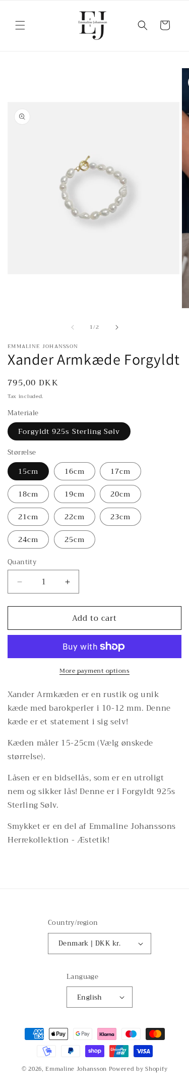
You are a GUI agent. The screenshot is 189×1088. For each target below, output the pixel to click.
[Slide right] (117, 327)
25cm (75, 539)
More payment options (94, 670)
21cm (28, 517)
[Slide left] (72, 327)
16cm (75, 471)
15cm (28, 471)
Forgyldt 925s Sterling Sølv (69, 431)
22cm (75, 517)
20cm (120, 494)
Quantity (22, 562)
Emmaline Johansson (76, 1069)
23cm (120, 517)
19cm (75, 494)
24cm (28, 539)
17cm (120, 471)
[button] (20, 25)
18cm (28, 494)
